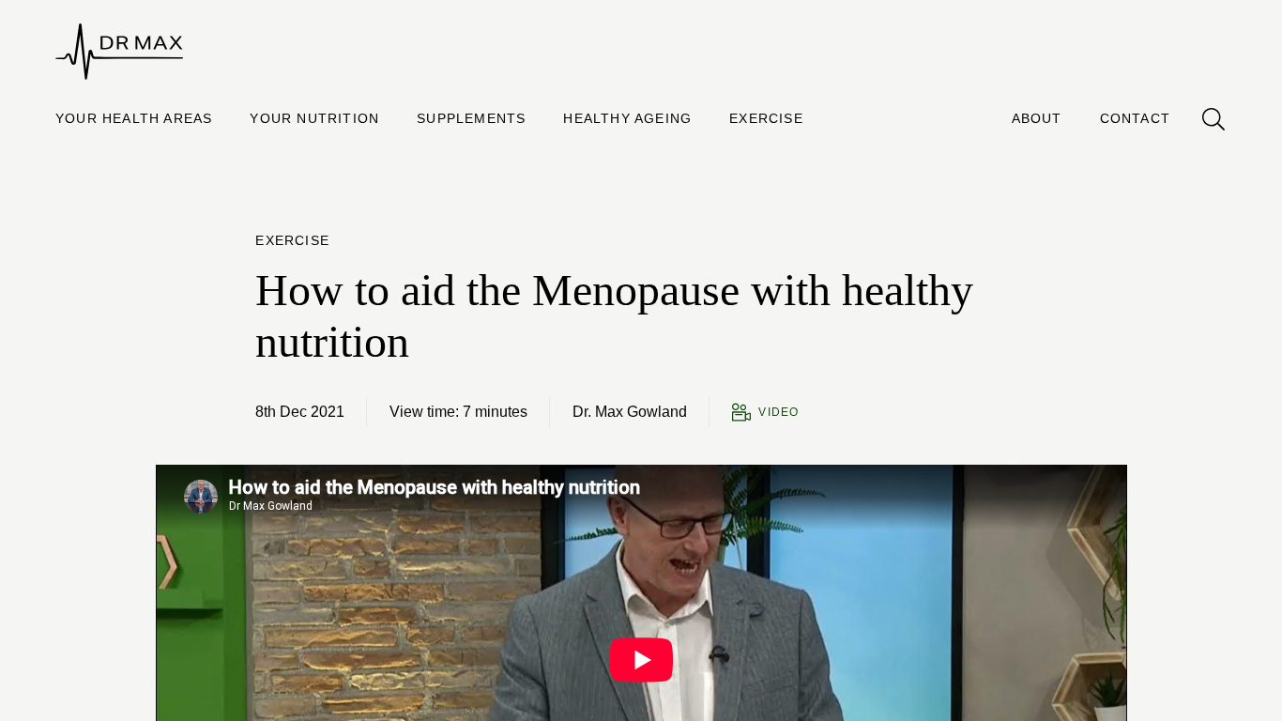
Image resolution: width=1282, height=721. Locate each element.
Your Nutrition (314, 118)
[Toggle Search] (1213, 119)
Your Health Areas (133, 118)
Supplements (471, 118)
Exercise (766, 118)
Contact (1135, 118)
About (1037, 118)
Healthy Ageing (627, 118)
